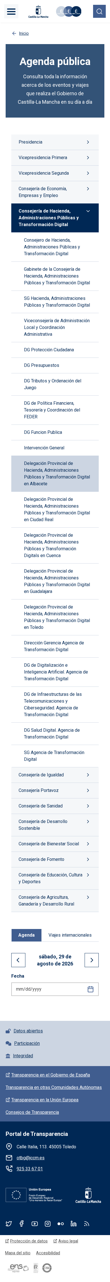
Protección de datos (29, 1241)
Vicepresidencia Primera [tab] (43, 157)
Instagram (47, 1223)
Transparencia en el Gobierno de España (50, 1075)
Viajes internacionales (70, 935)
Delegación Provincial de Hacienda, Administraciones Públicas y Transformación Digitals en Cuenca (51, 545)
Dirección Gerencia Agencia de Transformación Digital (54, 646)
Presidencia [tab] (30, 142)
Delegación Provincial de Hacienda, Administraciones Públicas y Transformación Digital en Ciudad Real (57, 509)
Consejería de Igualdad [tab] (41, 775)
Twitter (8, 1223)
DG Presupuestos (41, 365)
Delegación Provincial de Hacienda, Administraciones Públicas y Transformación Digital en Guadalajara (57, 581)
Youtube (34, 1223)
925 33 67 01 (30, 1168)
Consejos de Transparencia (32, 1112)
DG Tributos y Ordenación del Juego (52, 384)
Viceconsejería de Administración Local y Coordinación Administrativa (57, 327)
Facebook (21, 1223)
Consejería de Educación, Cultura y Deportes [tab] (50, 878)
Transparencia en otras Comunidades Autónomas (54, 1087)
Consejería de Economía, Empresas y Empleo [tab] (43, 192)
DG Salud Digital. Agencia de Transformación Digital (52, 733)
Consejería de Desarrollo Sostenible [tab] (43, 825)
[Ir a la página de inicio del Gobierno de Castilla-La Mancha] (37, 11)
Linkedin (73, 1223)
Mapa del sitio (17, 1253)
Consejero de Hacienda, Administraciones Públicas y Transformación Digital (52, 246)
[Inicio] (68, 11)
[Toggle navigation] (11, 11)
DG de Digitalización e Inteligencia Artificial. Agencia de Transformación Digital (56, 671)
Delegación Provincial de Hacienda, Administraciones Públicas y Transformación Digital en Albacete (57, 473)
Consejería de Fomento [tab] (41, 859)
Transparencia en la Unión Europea (44, 1100)
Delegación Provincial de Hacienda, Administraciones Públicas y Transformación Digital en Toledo (57, 617)
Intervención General (44, 448)
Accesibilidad (48, 1253)
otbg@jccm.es (31, 1157)
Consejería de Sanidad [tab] (41, 806)
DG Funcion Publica (43, 432)
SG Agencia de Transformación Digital (54, 756)
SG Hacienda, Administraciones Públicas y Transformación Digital (57, 302)
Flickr (60, 1223)
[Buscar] (99, 11)
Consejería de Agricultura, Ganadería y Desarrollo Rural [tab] (46, 901)
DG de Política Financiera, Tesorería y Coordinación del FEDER (52, 409)
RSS (86, 1223)
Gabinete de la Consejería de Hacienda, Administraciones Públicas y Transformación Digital (57, 276)
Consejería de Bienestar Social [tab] (49, 843)
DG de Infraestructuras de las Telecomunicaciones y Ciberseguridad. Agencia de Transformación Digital (53, 704)
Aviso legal (68, 1241)
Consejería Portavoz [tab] (39, 790)
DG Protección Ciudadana (49, 349)
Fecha (17, 976)
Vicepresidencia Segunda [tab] (44, 173)
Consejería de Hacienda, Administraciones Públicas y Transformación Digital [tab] (49, 217)
